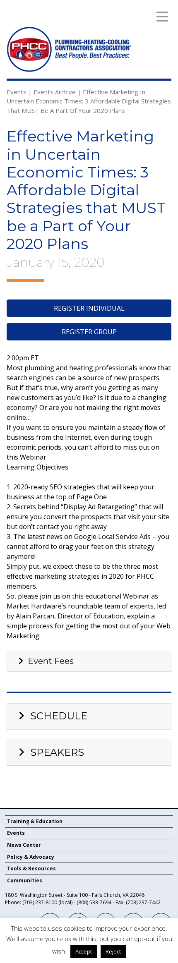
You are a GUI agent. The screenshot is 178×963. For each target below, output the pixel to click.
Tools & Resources (31, 868)
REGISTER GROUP (89, 331)
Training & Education (35, 821)
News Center (24, 844)
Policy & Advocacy (30, 856)
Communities (24, 880)
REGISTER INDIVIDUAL (89, 308)
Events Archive (55, 92)
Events (16, 92)
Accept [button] (83, 951)
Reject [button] (113, 951)
